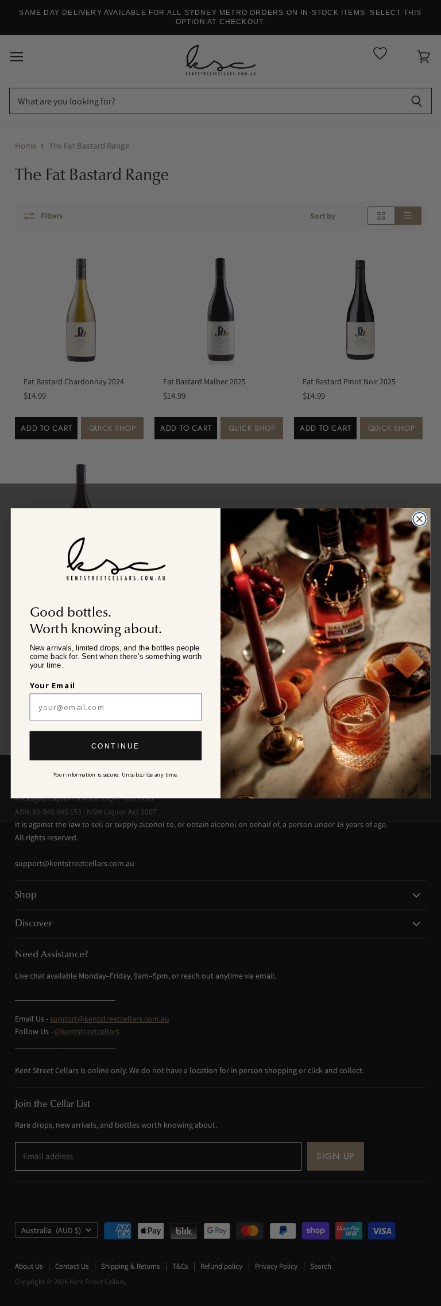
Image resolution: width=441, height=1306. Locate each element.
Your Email (53, 685)
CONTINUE (115, 746)
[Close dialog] (419, 518)
